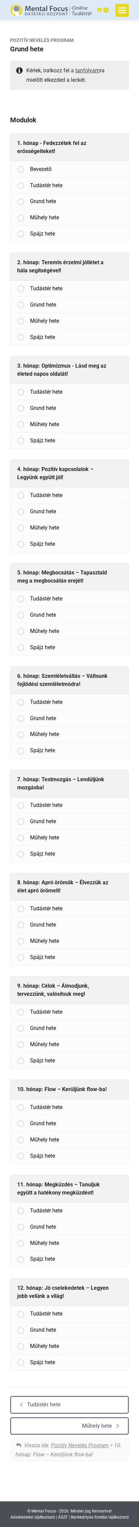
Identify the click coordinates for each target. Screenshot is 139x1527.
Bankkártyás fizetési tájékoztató (100, 1517)
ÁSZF (63, 1517)
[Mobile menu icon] (122, 10)
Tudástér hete (46, 185)
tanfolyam (87, 70)
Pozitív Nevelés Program (42, 40)
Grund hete (43, 201)
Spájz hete (42, 233)
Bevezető (41, 169)
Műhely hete (44, 217)
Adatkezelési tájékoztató (32, 1517)
